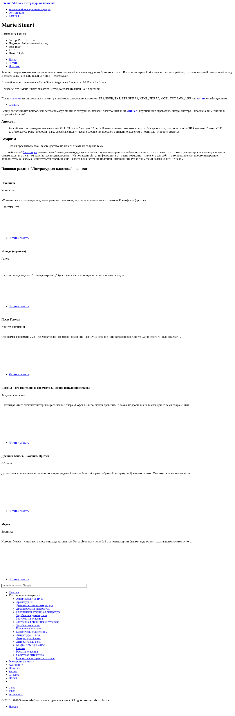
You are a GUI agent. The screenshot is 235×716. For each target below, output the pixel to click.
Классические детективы (32, 631)
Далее (12, 59)
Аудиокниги (16, 664)
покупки (15, 98)
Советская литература (30, 654)
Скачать (14, 104)
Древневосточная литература (34, 605)
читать (201, 98)
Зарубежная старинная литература (37, 621)
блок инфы (30, 152)
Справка (14, 674)
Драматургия (24, 602)
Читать (13, 62)
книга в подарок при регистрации (29, 9)
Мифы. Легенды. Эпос (30, 644)
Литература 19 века (28, 638)
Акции (13, 671)
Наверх (13, 706)
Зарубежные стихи (28, 625)
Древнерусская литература (33, 608)
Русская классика (27, 651)
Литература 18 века (28, 635)
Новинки (14, 668)
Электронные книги (21, 661)
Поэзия (20, 648)
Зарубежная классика (29, 618)
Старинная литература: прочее (35, 658)
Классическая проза (28, 628)
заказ (12, 690)
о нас (12, 687)
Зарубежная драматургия (31, 615)
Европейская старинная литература (38, 611)
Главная (14, 592)
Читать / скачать (19, 237)
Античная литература (29, 598)
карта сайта (16, 694)
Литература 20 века (28, 641)
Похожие (14, 66)
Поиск (13, 677)
